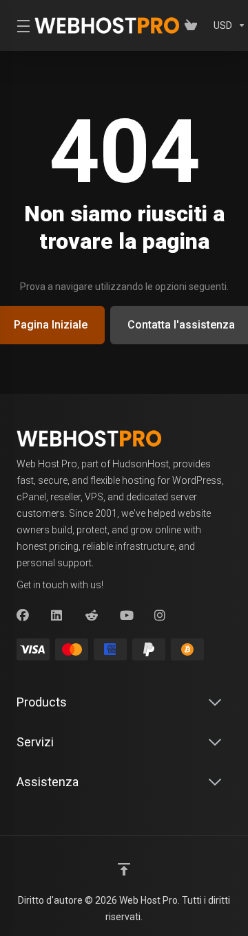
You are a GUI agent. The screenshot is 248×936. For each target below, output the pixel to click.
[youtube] (126, 615)
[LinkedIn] (57, 615)
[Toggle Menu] (17, 25)
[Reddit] (91, 615)
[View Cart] (193, 25)
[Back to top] (124, 869)
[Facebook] (23, 615)
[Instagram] (160, 615)
